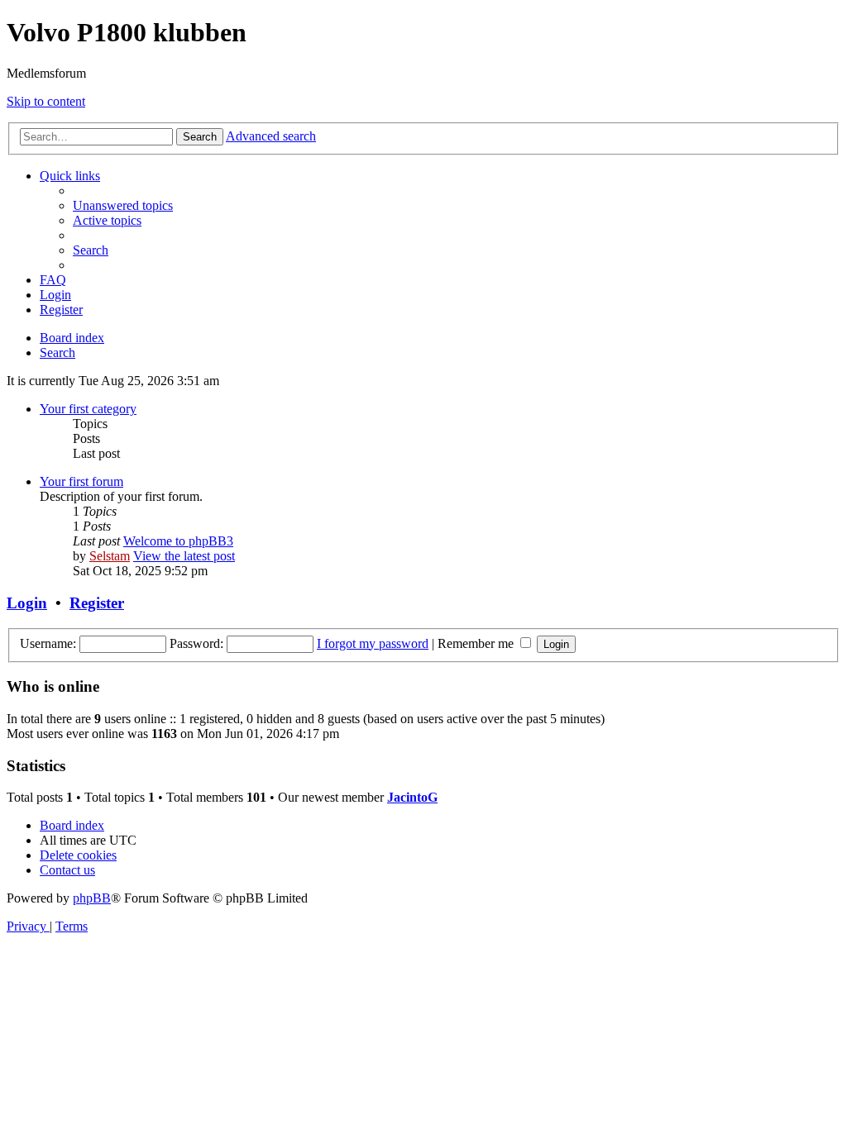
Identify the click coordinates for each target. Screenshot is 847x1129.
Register (96, 603)
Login (27, 603)
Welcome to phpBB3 (178, 541)
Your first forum (81, 481)
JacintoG (412, 797)
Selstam (109, 556)
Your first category (88, 409)
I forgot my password (372, 643)
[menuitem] (123, 205)
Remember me (477, 643)
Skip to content (46, 101)
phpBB (92, 898)
